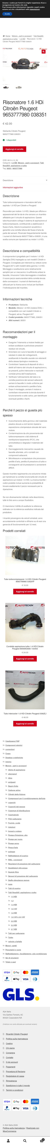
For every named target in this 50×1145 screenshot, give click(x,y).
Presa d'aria (13, 847)
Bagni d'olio (13, 786)
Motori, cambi (11, 945)
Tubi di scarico (14, 888)
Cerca (25, 1141)
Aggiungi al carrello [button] (25, 591)
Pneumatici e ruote (13, 950)
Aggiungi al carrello (14, 149)
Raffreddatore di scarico (18, 855)
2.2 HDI (14, 925)
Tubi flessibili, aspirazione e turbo (22, 892)
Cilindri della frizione (16, 794)
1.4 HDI (14, 904)
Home (8, 36)
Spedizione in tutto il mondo (18, 1085)
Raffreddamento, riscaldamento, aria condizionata (26, 953)
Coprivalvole (13, 815)
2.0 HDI (14, 921)
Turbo (10, 937)
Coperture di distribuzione (19, 810)
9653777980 (17, 168)
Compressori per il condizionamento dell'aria (26, 798)
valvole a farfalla (15, 941)
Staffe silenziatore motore (18, 880)
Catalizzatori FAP (12, 741)
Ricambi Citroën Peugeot (17, 1034)
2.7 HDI (14, 929)
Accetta (7, 14)
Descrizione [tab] (8, 180)
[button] (44, 52)
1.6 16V (14, 909)
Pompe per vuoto (15, 839)
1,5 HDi (14, 896)
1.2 (12, 900)
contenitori (10, 749)
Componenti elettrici (13, 745)
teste (10, 884)
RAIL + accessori (15, 859)
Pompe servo (13, 843)
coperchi (12, 802)
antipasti (12, 782)
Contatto (9, 1057)
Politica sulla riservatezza (17, 1038)
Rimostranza (11, 1080)
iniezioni (11, 827)
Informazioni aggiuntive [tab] (13, 187)
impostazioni (35, 9)
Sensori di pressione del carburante (23, 876)
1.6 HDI (22, 39)
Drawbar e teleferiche (14, 757)
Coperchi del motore (16, 806)
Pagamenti (10, 1066)
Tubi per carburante (16, 933)
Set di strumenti (12, 958)
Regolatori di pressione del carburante (24, 864)
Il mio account (12, 1062)
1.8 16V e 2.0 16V (18, 917)
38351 (9, 168)
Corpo (8, 753)
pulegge (11, 851)
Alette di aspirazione (16, 770)
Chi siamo (10, 1048)
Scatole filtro (13, 872)
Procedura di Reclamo (15, 1071)
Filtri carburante (14, 819)
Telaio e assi (10, 962)
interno (8, 761)
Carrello (38, 1139)
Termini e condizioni (14, 1090)
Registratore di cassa (15, 1076)
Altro (10, 778)
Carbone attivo (14, 790)
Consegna (10, 1052)
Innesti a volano (15, 831)
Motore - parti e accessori (22, 36)
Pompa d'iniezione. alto (18, 835)
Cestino (9, 1043)
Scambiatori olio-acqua (17, 868)
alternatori (12, 774)
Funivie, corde (14, 823)
